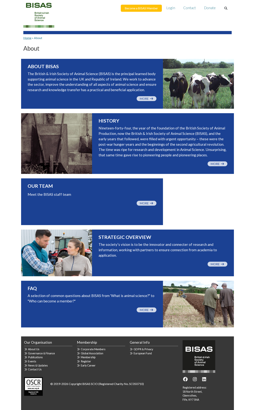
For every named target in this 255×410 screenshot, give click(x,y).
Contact (189, 8)
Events (32, 361)
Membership (88, 357)
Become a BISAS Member (141, 8)
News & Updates (38, 365)
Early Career (88, 365)
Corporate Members (93, 349)
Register (86, 361)
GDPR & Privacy (143, 349)
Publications (35, 357)
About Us (33, 349)
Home (27, 38)
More (145, 98)
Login (170, 8)
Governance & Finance (41, 353)
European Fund (143, 353)
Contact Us (35, 369)
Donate (210, 8)
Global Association (92, 353)
